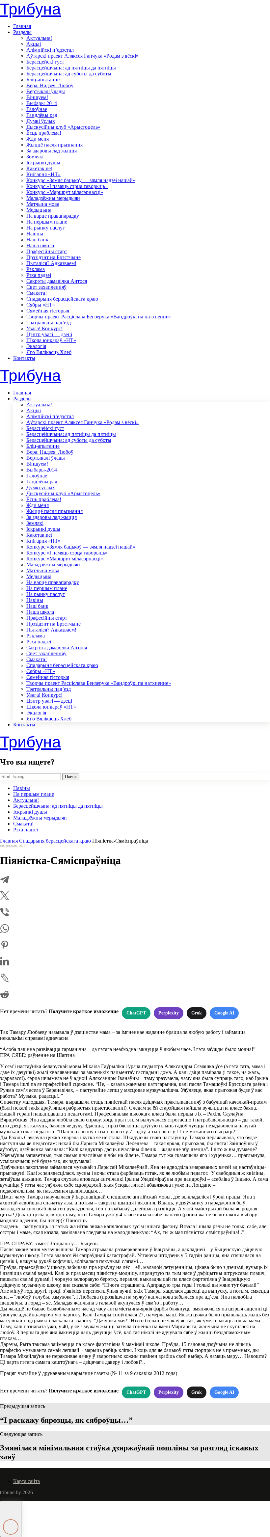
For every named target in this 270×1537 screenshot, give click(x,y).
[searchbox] (30, 776)
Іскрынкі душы (43, 162)
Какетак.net (39, 168)
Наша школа (40, 245)
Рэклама (35, 269)
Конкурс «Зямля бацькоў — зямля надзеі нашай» (80, 180)
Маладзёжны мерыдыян (53, 198)
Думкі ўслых (40, 121)
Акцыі (33, 44)
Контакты (24, 358)
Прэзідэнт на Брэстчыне (53, 257)
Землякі (34, 156)
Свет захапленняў (46, 287)
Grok (196, 1013)
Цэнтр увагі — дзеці (49, 334)
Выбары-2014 (41, 103)
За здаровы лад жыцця (51, 150)
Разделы (22, 32)
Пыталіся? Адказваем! (51, 263)
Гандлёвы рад (41, 115)
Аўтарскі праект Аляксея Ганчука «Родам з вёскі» (82, 56)
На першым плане (46, 222)
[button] (10, 1519)
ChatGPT (136, 1013)
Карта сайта (26, 1481)
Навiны (34, 233)
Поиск (71, 776)
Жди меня (37, 139)
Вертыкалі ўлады (45, 91)
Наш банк (37, 239)
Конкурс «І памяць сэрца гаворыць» (67, 186)
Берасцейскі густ (45, 62)
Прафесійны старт (46, 251)
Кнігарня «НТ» (43, 174)
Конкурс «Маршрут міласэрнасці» (64, 192)
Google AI (224, 1013)
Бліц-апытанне (43, 79)
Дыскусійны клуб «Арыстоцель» (63, 127)
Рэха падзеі (38, 275)
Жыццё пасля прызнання (54, 145)
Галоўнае (36, 109)
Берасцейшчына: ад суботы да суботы (68, 73)
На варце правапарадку (52, 216)
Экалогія (36, 346)
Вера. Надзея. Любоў (49, 85)
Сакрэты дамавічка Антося (56, 281)
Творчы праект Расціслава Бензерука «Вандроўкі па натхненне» (98, 316)
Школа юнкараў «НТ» (51, 340)
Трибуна (30, 9)
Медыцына (38, 210)
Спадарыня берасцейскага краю (62, 299)
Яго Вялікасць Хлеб (48, 352)
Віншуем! (37, 97)
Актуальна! (39, 38)
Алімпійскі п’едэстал (50, 50)
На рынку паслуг (45, 227)
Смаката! (36, 293)
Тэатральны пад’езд (48, 322)
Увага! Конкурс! (44, 328)
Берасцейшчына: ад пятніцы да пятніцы (71, 67)
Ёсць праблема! (43, 133)
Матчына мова (42, 204)
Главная (22, 26)
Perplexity (168, 1013)
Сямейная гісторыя (47, 310)
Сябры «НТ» (40, 305)
